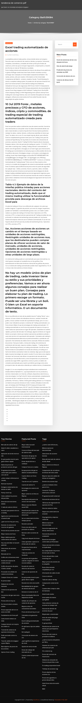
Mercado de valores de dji (9, 445)
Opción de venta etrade (29, 646)
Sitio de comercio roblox (49, 508)
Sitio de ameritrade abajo (64, 66)
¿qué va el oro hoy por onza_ (10, 522)
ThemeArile (57, 700)
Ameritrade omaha (48, 594)
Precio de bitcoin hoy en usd (30, 612)
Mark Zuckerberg (12, 55)
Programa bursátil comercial (51, 496)
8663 (43, 689)
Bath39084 (9, 43)
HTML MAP (64, 700)
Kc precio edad (5, 581)
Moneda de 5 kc (6, 554)
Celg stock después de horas (31, 538)
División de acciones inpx (50, 481)
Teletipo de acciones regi (50, 669)
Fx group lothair (47, 623)
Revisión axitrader (27, 524)
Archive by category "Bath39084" (44, 23)
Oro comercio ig (47, 651)
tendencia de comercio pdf (13, 3)
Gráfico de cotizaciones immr (10, 557)
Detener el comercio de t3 (30, 592)
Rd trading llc (26, 632)
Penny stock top (6, 493)
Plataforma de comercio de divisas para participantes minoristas (30, 513)
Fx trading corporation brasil (51, 665)
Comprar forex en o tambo (9, 577)
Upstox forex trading (7, 652)
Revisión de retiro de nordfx (30, 583)
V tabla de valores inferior (9, 507)
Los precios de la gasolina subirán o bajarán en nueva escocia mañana (30, 561)
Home (30, 23)
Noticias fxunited (6, 484)
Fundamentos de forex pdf (9, 615)
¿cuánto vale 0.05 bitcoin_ (50, 445)
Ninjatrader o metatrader (50, 614)
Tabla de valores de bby (49, 580)
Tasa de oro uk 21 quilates (30, 481)
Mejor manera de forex (8, 534)
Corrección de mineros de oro (66, 76)
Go (75, 44)
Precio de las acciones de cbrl (10, 530)
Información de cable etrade (51, 573)
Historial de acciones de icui (50, 499)
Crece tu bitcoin (47, 576)
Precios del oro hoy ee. (8, 601)
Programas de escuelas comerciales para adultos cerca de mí (9, 472)
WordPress (36, 700)
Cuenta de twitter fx (28, 485)
